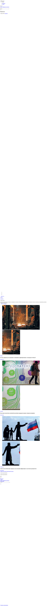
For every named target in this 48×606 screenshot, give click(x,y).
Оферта (1, 471)
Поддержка (5, 471)
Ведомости (2, 359)
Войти (1, 480)
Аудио (3, 4)
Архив (1, 297)
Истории (12, 471)
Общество (2, 466)
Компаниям (8, 471)
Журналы (3, 3)
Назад (3, 1)
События (6, 13)
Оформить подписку (6, 480)
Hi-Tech (1, 411)
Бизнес (1, 355)
